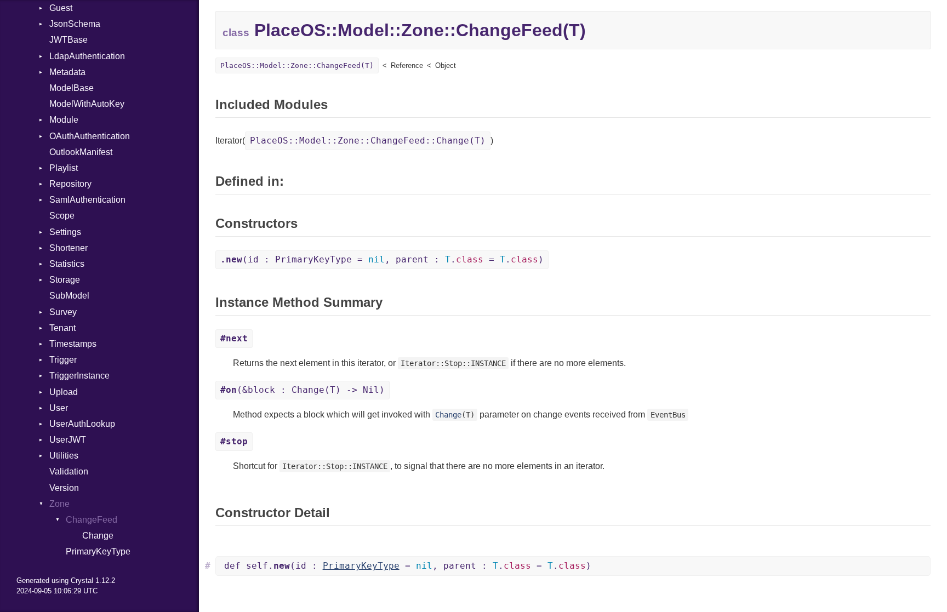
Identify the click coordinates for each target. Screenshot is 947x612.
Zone (59, 503)
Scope (62, 215)
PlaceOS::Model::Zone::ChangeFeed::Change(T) (368, 140)
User (58, 408)
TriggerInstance (79, 375)
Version (64, 488)
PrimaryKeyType (98, 551)
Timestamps (72, 343)
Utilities (63, 455)
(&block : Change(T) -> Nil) (302, 390)
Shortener (68, 248)
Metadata (67, 72)
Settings (65, 232)
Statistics (66, 263)
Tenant (62, 328)
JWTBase (68, 39)
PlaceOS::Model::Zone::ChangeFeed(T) (297, 65)
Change (97, 535)
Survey (63, 312)
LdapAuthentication (87, 56)
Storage (64, 279)
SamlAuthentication (87, 199)
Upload (63, 392)
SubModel (69, 295)
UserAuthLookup (82, 423)
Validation (68, 471)
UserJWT (67, 439)
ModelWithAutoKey (86, 103)
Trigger (63, 359)
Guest (60, 8)
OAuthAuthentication (89, 136)
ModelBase (71, 88)
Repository (70, 183)
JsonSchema (74, 23)
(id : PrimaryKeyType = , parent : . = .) (382, 259)
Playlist (63, 168)
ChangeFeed (91, 519)
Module (63, 119)
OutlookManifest (80, 152)
